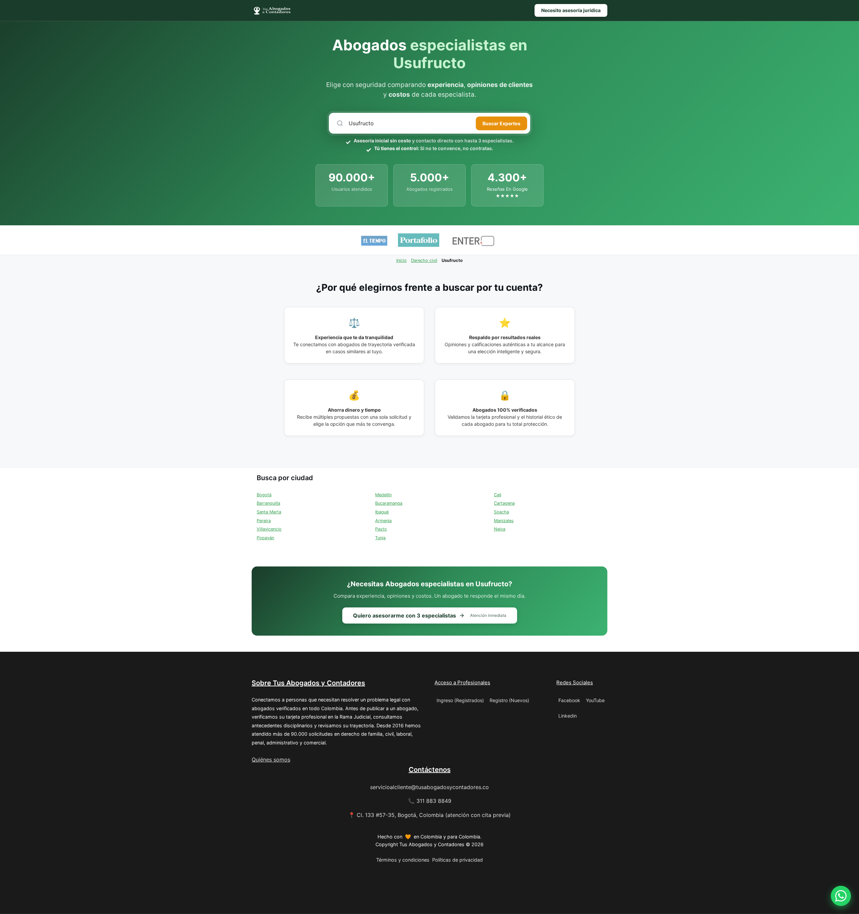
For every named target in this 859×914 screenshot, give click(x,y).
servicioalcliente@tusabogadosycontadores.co (429, 787)
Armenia (383, 520)
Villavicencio (269, 529)
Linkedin (567, 716)
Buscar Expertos (501, 123)
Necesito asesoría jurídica (571, 10)
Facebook (569, 700)
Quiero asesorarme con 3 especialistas (429, 615)
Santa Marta (269, 511)
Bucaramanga (388, 503)
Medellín (383, 494)
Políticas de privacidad (457, 860)
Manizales (504, 520)
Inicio (401, 260)
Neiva (499, 529)
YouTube (595, 700)
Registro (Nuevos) (509, 700)
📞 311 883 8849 (429, 800)
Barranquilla (268, 503)
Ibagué (382, 511)
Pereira (264, 520)
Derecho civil (424, 260)
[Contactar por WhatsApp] (841, 896)
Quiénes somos (271, 759)
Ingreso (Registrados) (460, 700)
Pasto (381, 529)
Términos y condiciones (403, 860)
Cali (497, 494)
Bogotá (264, 494)
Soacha (501, 511)
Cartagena (504, 503)
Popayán (265, 537)
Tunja (380, 537)
